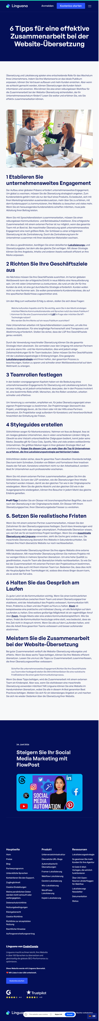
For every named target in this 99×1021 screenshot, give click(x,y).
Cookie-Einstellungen (16, 887)
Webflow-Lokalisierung (52, 876)
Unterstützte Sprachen (17, 873)
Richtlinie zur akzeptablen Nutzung (18, 923)
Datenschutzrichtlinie (16, 902)
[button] (90, 6)
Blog (8, 863)
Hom (8, 854)
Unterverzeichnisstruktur (53, 854)
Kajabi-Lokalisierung (51, 898)
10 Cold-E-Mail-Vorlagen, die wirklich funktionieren (82, 870)
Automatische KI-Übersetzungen (50, 865)
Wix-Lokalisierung (50, 885)
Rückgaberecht (13, 912)
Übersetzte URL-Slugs (52, 859)
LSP (53, 314)
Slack (72, 605)
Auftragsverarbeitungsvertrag (20, 933)
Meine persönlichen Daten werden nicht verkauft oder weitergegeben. (19, 894)
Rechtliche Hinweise (15, 929)
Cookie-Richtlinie (14, 916)
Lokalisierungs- (76, 244)
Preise (9, 859)
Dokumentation (79, 896)
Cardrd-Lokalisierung (52, 881)
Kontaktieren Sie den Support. (20, 877)
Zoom (14, 616)
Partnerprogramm (15, 868)
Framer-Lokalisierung (52, 871)
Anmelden (47, 5)
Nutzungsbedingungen (17, 907)
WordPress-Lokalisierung (48, 892)
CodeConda (30, 946)
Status (75, 901)
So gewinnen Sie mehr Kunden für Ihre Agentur (83, 861)
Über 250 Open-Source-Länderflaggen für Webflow (82, 880)
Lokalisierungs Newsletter (79, 890)
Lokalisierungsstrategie (19, 359)
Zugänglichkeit (13, 882)
